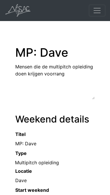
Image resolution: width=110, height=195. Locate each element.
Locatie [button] (23, 171)
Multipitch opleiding (37, 162)
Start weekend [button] (32, 190)
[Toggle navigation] (97, 10)
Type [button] (21, 153)
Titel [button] (20, 134)
